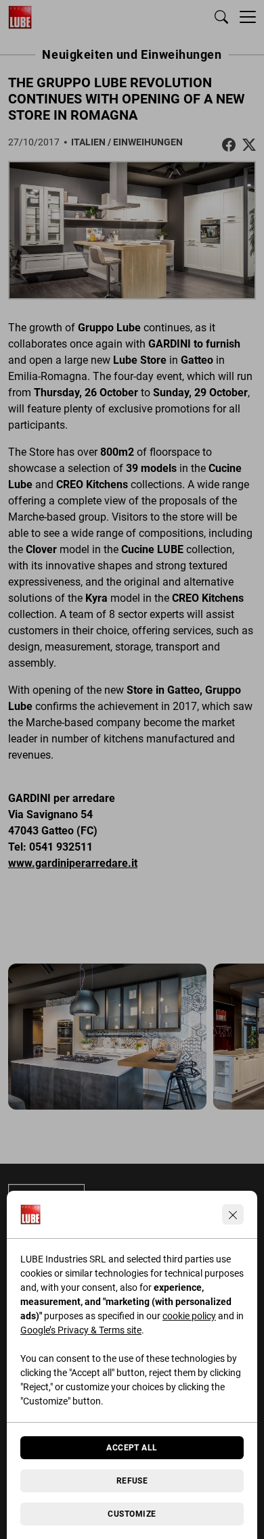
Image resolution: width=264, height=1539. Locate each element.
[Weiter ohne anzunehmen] (233, 1214)
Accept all (132, 1447)
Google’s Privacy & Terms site (80, 1330)
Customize (132, 1514)
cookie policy (189, 1315)
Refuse (132, 1481)
